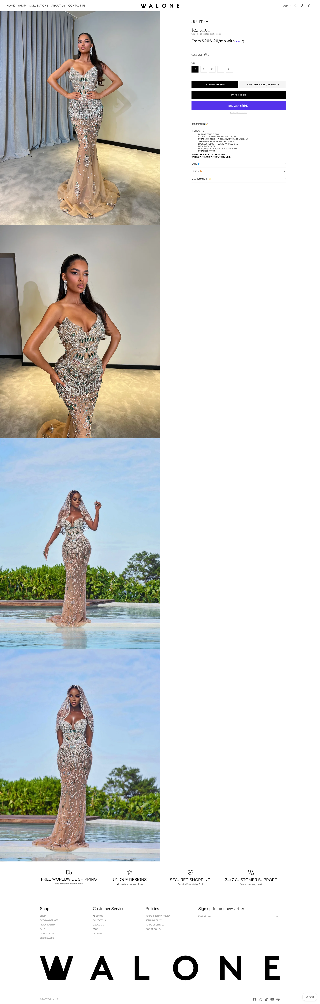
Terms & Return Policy (158, 916)
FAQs (95, 929)
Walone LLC (53, 999)
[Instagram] (260, 999)
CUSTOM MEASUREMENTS (263, 84)
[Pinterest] (278, 999)
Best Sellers (47, 938)
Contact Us (99, 920)
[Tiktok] (266, 999)
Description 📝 (200, 124)
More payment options (238, 113)
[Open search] (295, 5)
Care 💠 (196, 164)
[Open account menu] (302, 5)
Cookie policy (153, 929)
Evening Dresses (49, 920)
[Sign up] (277, 916)
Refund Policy (154, 920)
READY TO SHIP (47, 924)
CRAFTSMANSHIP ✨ (201, 179)
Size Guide (98, 924)
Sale (42, 929)
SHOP (43, 916)
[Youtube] (272, 999)
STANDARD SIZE (215, 84)
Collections (47, 933)
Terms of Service (155, 924)
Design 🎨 (197, 171)
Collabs (97, 933)
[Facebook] (254, 999)
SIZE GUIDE (197, 55)
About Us (98, 916)
